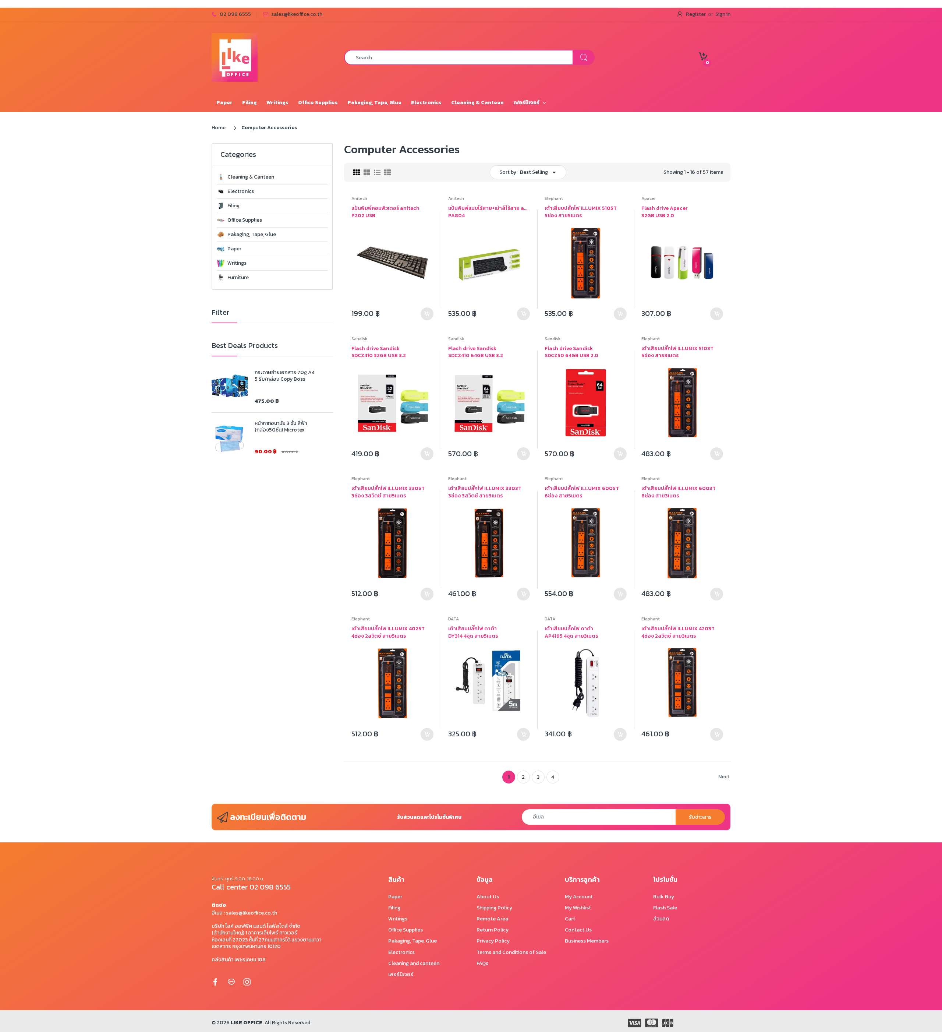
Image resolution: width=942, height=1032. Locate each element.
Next (723, 777)
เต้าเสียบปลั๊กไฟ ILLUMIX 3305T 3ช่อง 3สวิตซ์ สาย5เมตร (388, 492)
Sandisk (359, 338)
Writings (237, 263)
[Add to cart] (427, 313)
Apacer (648, 198)
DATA (453, 619)
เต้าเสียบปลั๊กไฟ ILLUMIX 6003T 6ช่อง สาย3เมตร (678, 492)
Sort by (507, 172)
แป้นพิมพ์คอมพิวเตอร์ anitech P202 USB (385, 212)
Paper (234, 249)
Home (219, 127)
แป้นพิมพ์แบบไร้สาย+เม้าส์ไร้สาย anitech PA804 (489, 212)
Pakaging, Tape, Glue (251, 234)
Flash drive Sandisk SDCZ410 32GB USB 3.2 (378, 352)
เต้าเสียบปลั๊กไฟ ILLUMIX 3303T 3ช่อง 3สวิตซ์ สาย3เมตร (484, 492)
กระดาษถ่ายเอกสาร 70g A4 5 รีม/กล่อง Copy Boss (285, 376)
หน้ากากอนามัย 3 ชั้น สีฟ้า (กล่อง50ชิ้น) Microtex (281, 426)
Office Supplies (244, 220)
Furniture (238, 277)
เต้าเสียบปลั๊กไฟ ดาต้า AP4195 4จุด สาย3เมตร (571, 632)
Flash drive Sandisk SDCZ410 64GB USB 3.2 (475, 352)
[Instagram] (247, 981)
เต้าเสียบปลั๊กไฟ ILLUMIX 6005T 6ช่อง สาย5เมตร (582, 492)
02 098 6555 (235, 14)
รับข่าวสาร (700, 817)
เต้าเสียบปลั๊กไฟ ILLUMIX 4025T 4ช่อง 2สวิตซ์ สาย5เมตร (388, 632)
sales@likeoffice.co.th (296, 14)
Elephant (554, 198)
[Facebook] (215, 981)
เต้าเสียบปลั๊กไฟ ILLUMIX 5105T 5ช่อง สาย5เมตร (581, 212)
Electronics (240, 191)
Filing (233, 205)
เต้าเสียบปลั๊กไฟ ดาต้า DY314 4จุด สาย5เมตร (473, 632)
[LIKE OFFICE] (235, 57)
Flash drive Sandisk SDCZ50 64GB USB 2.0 (571, 352)
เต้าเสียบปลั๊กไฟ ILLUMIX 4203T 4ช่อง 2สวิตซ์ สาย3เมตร (678, 632)
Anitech (359, 198)
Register (696, 14)
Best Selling (534, 172)
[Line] (231, 981)
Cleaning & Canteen (250, 177)
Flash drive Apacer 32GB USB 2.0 (664, 212)
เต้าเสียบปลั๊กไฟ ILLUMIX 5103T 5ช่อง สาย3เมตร (677, 352)
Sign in (722, 14)
